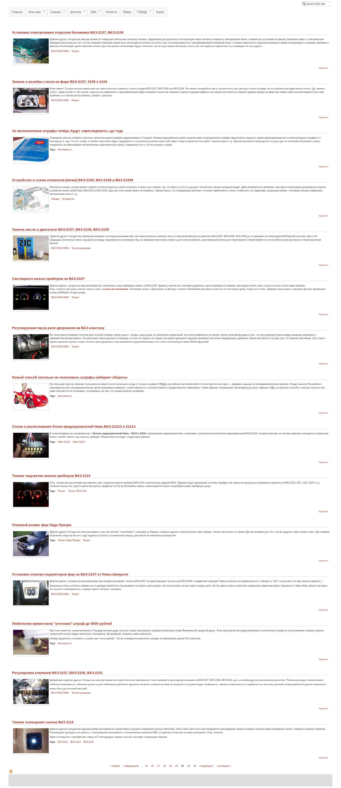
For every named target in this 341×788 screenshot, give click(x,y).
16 (152, 766)
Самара (54, 12)
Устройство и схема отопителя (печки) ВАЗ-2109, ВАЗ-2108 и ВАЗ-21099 (72, 180)
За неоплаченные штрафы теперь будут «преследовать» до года (67, 131)
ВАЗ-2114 (63, 742)
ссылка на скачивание (115, 289)
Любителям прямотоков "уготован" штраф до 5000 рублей (62, 623)
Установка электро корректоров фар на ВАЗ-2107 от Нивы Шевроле (70, 574)
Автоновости (64, 149)
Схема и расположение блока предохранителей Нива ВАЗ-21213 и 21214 (74, 426)
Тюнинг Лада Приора (69, 540)
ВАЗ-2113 (76, 742)
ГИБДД (140, 12)
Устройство (68, 199)
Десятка (74, 12)
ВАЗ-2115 (88, 742)
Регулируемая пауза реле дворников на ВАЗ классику (58, 328)
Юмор (127, 12)
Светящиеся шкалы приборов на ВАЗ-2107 (48, 279)
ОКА (92, 12)
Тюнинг (75, 51)
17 (158, 766)
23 (194, 766)
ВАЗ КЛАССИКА (60, 51)
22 (188, 766)
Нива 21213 (79, 441)
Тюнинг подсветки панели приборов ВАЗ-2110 (51, 476)
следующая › (206, 766)
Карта (160, 12)
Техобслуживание (81, 248)
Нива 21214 (64, 441)
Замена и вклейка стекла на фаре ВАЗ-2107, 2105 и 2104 (59, 82)
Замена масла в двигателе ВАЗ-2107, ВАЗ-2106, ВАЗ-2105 (60, 229)
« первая (115, 766)
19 (170, 766)
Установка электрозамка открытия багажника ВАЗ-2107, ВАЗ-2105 (68, 32)
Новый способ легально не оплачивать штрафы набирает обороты (69, 377)
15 (146, 766)
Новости (111, 12)
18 (164, 766)
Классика (33, 12)
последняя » (224, 766)
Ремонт (75, 100)
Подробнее (323, 68)
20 (176, 766)
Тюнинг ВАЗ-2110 (77, 491)
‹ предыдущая (131, 766)
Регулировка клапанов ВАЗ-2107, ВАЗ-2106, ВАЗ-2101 (57, 673)
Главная (17, 12)
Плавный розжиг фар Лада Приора (41, 525)
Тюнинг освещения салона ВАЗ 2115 (43, 722)
